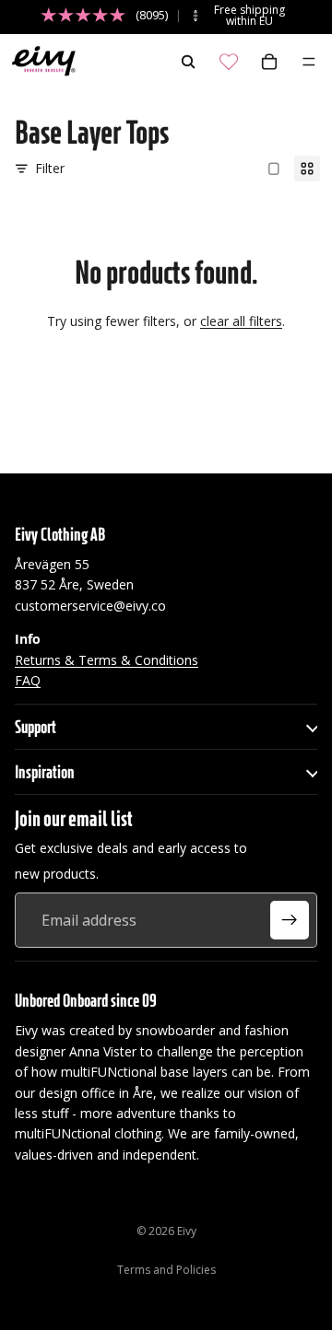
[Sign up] (289, 920)
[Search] (188, 61)
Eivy (186, 1231)
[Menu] (309, 62)
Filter (50, 168)
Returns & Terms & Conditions (106, 659)
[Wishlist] (228, 61)
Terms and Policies (166, 1270)
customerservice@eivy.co (90, 604)
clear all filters (241, 321)
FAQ (28, 680)
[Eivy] (39, 61)
